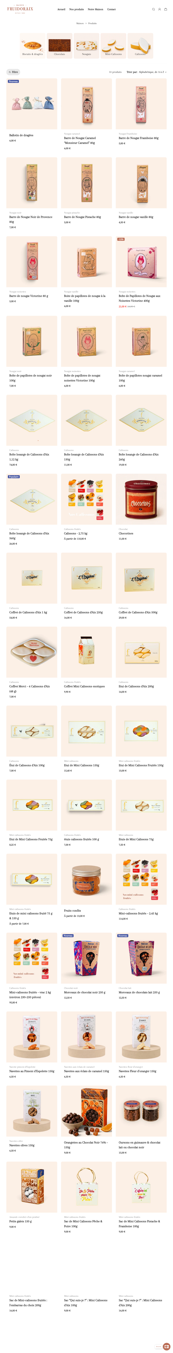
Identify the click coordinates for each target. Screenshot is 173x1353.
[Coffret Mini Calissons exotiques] (86, 652)
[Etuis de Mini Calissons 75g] (141, 805)
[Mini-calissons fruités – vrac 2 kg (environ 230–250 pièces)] (31, 958)
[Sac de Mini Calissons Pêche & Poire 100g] (86, 1187)
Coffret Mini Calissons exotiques (84, 686)
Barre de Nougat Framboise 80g (138, 138)
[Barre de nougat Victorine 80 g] (31, 261)
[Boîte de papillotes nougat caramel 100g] (141, 341)
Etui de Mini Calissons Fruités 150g (141, 765)
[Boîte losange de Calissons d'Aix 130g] (86, 420)
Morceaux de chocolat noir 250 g (84, 992)
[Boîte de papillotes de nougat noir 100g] (31, 341)
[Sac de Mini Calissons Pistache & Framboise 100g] (141, 1187)
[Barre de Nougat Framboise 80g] (141, 103)
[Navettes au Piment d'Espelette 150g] (31, 1036)
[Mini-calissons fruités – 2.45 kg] (141, 879)
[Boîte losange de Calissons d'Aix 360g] (31, 499)
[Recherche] (153, 9)
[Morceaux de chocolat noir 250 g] (86, 958)
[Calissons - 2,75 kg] (86, 499)
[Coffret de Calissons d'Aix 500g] (141, 578)
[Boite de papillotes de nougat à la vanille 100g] (86, 261)
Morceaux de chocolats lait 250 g (139, 992)
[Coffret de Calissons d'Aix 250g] (86, 578)
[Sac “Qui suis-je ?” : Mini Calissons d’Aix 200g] (141, 1266)
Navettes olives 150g (21, 1145)
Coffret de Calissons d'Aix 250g (83, 612)
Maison (80, 23)
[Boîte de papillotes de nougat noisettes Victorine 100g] (86, 341)
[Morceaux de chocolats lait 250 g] (141, 958)
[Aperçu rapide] (54, 84)
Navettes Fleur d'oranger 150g (137, 1071)
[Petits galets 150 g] (31, 1187)
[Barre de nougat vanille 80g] (141, 182)
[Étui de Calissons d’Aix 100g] (31, 731)
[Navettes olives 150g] (31, 1111)
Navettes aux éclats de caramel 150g (86, 1071)
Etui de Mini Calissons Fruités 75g (30, 839)
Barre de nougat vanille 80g (136, 217)
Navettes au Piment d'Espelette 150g (31, 1071)
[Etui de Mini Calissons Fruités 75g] (31, 805)
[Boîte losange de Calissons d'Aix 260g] (141, 420)
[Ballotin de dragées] (31, 103)
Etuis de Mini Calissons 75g (136, 839)
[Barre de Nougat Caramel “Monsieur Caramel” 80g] (86, 103)
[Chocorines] (141, 499)
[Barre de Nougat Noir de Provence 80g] (31, 182)
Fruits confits (72, 910)
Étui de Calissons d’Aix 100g (26, 765)
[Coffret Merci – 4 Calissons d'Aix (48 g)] (31, 652)
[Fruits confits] (86, 879)
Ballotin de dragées (21, 135)
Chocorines (126, 533)
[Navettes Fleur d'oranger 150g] (141, 1036)
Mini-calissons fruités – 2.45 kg (138, 913)
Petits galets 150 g (20, 1221)
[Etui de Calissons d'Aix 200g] (141, 652)
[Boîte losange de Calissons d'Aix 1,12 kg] (31, 420)
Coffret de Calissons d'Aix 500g (138, 612)
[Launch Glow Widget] (166, 1346)
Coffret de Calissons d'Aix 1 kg (28, 612)
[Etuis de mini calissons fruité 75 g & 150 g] (31, 879)
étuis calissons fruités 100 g (81, 839)
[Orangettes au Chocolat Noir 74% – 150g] (86, 1111)
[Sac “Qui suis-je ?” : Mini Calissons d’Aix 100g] (86, 1266)
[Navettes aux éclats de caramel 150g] (86, 1036)
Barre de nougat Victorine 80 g (28, 296)
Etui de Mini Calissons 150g (81, 765)
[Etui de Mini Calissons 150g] (86, 731)
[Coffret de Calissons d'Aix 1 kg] (31, 578)
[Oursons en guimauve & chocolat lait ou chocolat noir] (141, 1111)
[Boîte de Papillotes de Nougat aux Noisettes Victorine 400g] (141, 261)
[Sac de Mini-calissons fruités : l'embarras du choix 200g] (31, 1266)
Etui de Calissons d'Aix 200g (136, 686)
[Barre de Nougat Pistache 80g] (86, 182)
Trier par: (132, 72)
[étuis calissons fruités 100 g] (86, 805)
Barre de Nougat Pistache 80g (82, 217)
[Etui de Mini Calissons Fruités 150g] (141, 731)
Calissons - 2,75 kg (75, 533)
